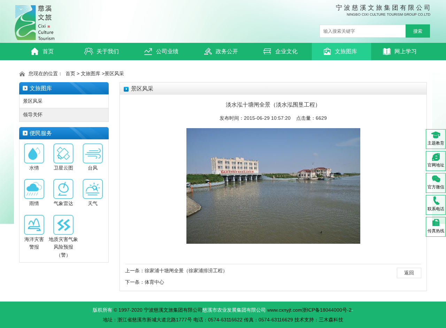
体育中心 (154, 282)
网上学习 (405, 51)
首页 (48, 51)
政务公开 (227, 51)
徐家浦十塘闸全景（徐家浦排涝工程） (186, 270)
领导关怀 (33, 114)
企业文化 (286, 51)
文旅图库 (346, 51)
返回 (409, 272)
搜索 (417, 31)
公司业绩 (167, 51)
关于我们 (108, 51)
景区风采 (114, 73)
